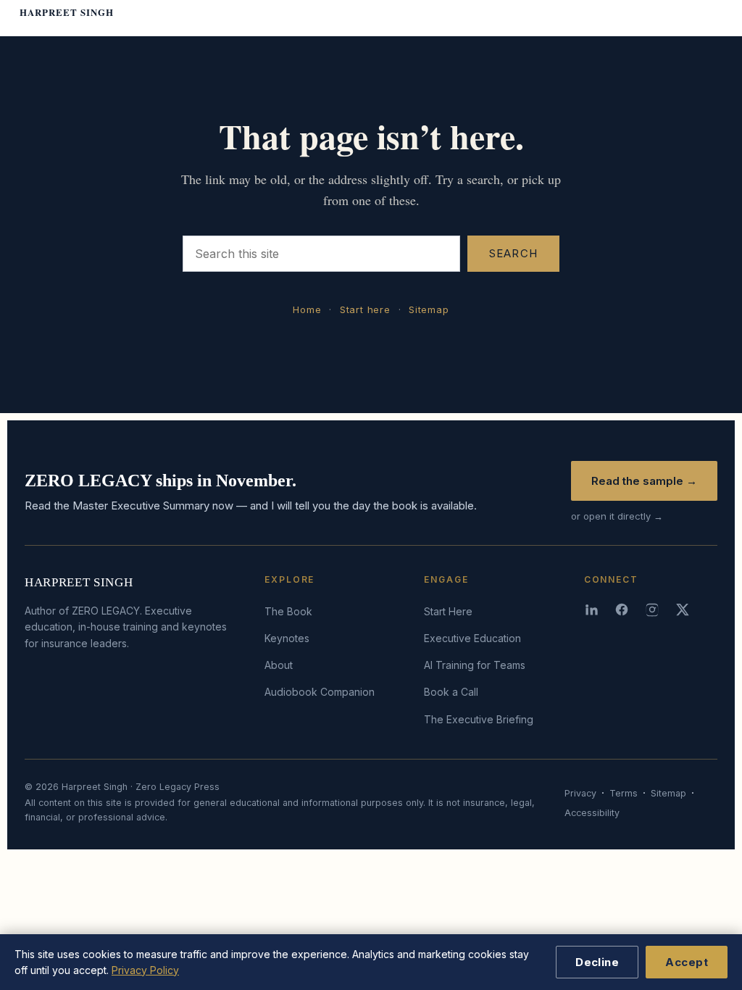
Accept (686, 962)
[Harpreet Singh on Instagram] (653, 609)
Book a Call (451, 692)
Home (307, 309)
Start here (365, 309)
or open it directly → (617, 516)
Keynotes (286, 638)
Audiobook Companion (319, 692)
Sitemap (429, 309)
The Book (288, 611)
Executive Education (472, 638)
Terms (623, 793)
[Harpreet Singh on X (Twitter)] (684, 609)
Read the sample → (644, 481)
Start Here (448, 611)
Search (513, 253)
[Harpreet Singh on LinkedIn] (592, 609)
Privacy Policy (145, 970)
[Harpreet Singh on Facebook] (623, 609)
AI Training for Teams (474, 665)
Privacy (580, 793)
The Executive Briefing (478, 719)
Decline (597, 962)
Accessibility (592, 812)
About (278, 665)
